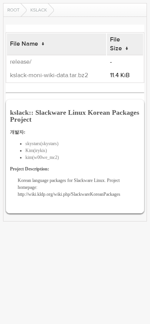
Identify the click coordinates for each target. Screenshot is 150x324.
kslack (38, 10)
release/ (21, 62)
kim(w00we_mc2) (42, 157)
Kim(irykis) (36, 150)
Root (13, 10)
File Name (24, 44)
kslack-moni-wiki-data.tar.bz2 (49, 75)
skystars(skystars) (41, 143)
